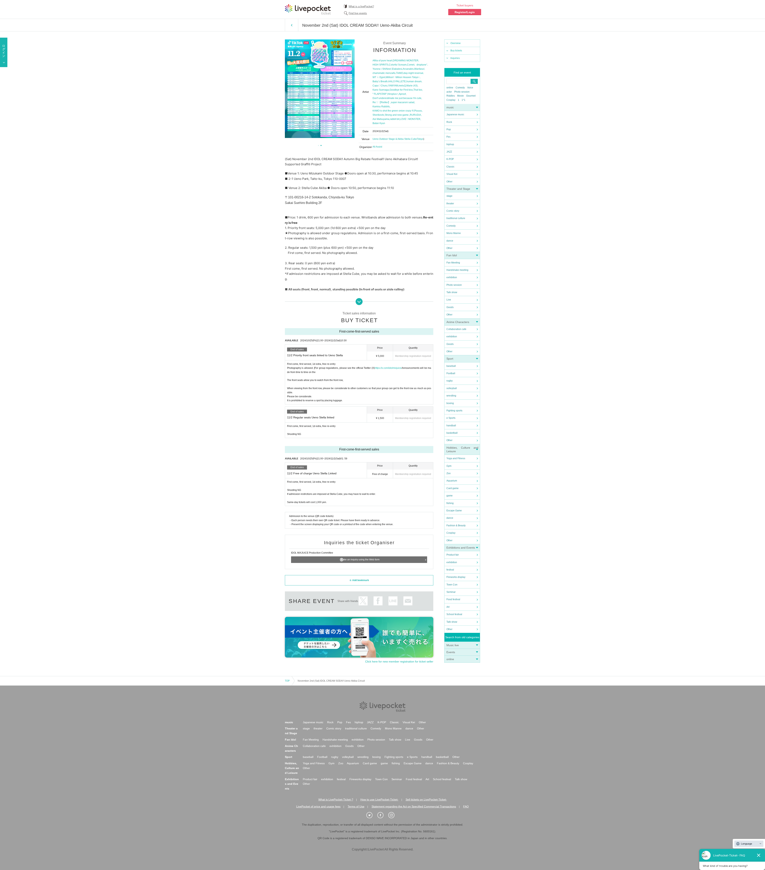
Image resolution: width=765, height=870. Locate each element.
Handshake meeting (457, 270)
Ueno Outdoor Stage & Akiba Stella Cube (395, 139)
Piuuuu (418, 110)
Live (448, 299)
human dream (414, 81)
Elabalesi (397, 69)
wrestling (451, 395)
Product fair (452, 554)
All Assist (377, 146)
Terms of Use (356, 806)
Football (450, 373)
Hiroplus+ (392, 94)
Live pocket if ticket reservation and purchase (308, 9)
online (449, 87)
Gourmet (471, 95)
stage (449, 196)
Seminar (451, 592)
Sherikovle (378, 115)
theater (450, 203)
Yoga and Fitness (455, 458)
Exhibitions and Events (460, 547)
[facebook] (382, 815)
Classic (450, 166)
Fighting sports (454, 410)
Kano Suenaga (381, 89)
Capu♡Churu (380, 85)
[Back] (291, 25)
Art (447, 607)
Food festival (453, 599)
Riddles (450, 95)
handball (451, 425)
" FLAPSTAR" (380, 94)
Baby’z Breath (380, 81)
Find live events (358, 13)
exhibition (451, 277)
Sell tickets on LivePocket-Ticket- (426, 799)
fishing (450, 503)
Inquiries (455, 58)
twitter (363, 600)
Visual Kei (451, 174)
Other (449, 181)
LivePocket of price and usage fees (318, 806)
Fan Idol (451, 255)
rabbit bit (394, 119)
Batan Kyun (379, 123)
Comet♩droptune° (417, 64)
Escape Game (454, 510)
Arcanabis (408, 69)
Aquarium (451, 480)
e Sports (450, 418)
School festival (454, 614)
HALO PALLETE (397, 81)
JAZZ (449, 151)
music (450, 107)
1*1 (463, 100)
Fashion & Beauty (456, 525)
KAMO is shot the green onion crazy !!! (393, 110)
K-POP (450, 159)
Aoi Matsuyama (381, 119)
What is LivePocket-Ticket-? (335, 799)
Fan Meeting (453, 262)
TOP (287, 680)
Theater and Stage (458, 188)
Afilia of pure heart (382, 60)
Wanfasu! (419, 69)
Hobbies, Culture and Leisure (292, 768)
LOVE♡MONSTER (410, 119)
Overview (455, 43)
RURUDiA (415, 115)
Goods (450, 307)
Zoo (448, 473)
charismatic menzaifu (384, 73)
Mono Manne (453, 233)
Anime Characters (457, 322)
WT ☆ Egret (379, 77)
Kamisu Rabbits (381, 106)
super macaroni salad (402, 102)
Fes (448, 136)
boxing (450, 403)
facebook (378, 600)
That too (417, 89)
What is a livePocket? (361, 6)
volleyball (451, 388)
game (449, 495)
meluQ (402, 85)
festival (450, 569)
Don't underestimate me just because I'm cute (397, 98)
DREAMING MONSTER (405, 60)
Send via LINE (392, 600)
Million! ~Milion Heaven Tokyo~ (403, 77)
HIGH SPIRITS (380, 64)
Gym (448, 466)
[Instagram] (393, 815)
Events (450, 652)
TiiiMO (399, 73)
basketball (452, 433)
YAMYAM (393, 85)
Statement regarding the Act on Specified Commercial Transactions (414, 806)
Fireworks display (455, 577)
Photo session (462, 91)
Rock (449, 122)
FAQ (466, 806)
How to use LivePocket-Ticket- (379, 799)
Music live (452, 645)
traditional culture (455, 218)
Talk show (451, 292)
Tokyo (420, 139)
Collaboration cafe (456, 329)
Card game (452, 488)
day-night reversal (413, 73)
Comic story (452, 210)
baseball (451, 366)
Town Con (451, 584)
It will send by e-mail (407, 600)
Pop (448, 129)
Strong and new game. (397, 115)
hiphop (450, 144)
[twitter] (371, 815)
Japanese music (455, 114)
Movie (460, 95)
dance (449, 240)
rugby (449, 380)
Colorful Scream (397, 64)
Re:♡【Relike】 (381, 102)
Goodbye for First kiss (401, 89)
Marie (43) (412, 85)
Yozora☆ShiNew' (382, 69)
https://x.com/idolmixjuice (388, 368)
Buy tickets (456, 50)
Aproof (402, 94)
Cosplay (450, 100)
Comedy (460, 87)
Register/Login (465, 12)
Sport (449, 358)
